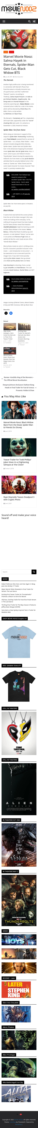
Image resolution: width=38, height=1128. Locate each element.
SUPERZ (11, 52)
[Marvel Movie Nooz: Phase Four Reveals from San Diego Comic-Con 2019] (10, 350)
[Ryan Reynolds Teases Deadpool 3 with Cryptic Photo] (19, 477)
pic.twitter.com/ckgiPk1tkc (19, 281)
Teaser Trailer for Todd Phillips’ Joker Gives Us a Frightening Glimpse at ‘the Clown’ (17, 462)
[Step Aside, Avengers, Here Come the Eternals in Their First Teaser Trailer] (10, 326)
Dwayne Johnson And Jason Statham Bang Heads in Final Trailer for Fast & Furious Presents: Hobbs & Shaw (18, 387)
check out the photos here (14, 261)
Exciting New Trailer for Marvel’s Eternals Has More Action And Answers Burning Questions (24, 336)
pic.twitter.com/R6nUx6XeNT (20, 189)
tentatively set (18, 118)
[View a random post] (34, 21)
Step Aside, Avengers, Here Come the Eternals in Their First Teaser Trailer (9, 335)
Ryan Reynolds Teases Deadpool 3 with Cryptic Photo (19, 498)
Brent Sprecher (19, 77)
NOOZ (5, 52)
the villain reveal (14, 258)
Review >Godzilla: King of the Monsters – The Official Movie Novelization (19, 378)
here (28, 261)
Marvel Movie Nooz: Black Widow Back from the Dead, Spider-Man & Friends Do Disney (18, 425)
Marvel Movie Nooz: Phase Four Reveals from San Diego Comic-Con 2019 (9, 359)
